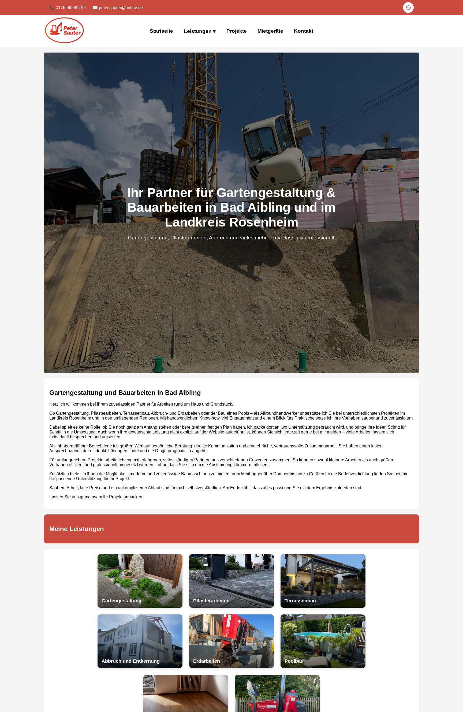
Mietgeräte (270, 31)
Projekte (236, 31)
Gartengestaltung (72, 413)
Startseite (161, 31)
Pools (243, 413)
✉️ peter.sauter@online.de (117, 7)
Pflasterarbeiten (106, 413)
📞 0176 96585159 (67, 7)
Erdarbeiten (189, 413)
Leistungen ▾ (200, 31)
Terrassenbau (136, 413)
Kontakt (303, 31)
